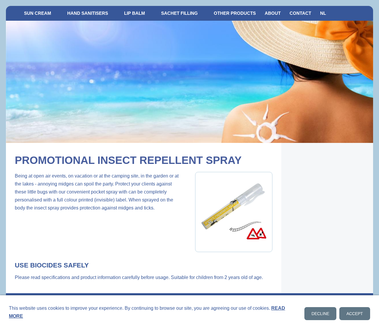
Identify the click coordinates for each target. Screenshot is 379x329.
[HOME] (13, 13)
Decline (320, 313)
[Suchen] (366, 13)
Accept (354, 313)
